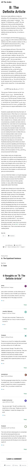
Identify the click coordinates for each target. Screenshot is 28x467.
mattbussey (10, 245)
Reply (25, 305)
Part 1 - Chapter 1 (21, 247)
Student (3, 426)
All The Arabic (6, 2)
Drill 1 (17, 224)
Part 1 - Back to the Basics (10, 247)
